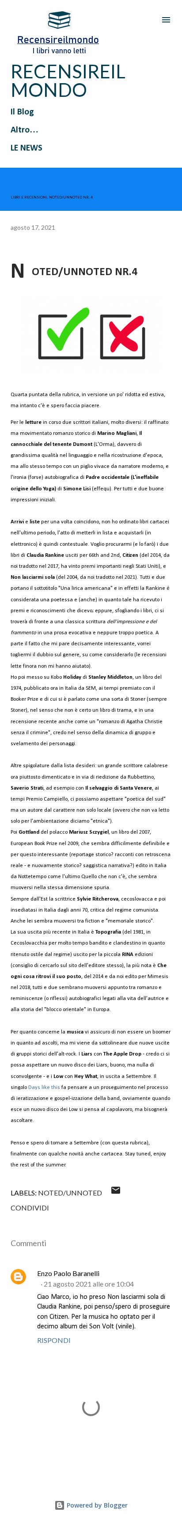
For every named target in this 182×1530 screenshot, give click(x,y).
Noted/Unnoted (70, 1192)
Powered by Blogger (96, 1505)
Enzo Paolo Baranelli (68, 1273)
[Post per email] (115, 1192)
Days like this (44, 1087)
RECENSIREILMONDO (68, 80)
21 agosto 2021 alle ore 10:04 (89, 1284)
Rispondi (54, 1340)
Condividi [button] (30, 1207)
